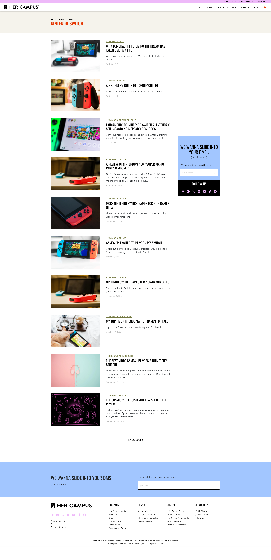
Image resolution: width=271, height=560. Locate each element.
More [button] (257, 7)
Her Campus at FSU (115, 81)
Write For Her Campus (176, 511)
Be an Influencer (174, 521)
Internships (200, 517)
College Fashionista (146, 514)
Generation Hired (145, 521)
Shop (111, 517)
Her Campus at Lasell (117, 238)
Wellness (222, 7)
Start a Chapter (174, 514)
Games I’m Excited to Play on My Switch (134, 242)
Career (245, 7)
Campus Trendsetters (176, 524)
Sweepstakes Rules (117, 528)
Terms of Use (114, 524)
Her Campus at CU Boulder (120, 356)
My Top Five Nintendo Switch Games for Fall (137, 321)
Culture (197, 7)
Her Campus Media (118, 511)
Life (234, 7)
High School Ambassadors (178, 517)
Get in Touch (201, 511)
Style (209, 7)
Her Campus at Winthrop (119, 316)
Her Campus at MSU (116, 159)
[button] (265, 7)
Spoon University (145, 511)
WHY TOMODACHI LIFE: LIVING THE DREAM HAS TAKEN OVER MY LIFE (135, 48)
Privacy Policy (115, 521)
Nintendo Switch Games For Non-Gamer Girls (137, 281)
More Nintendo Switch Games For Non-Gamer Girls (137, 205)
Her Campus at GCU (116, 198)
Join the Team (201, 514)
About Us (113, 514)
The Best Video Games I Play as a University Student (136, 362)
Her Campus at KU (115, 41)
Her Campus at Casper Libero (121, 120)
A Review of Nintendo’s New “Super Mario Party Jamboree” (135, 165)
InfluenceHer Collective (148, 517)
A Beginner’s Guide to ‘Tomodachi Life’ (132, 85)
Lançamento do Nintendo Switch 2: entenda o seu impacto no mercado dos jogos (138, 126)
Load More (135, 440)
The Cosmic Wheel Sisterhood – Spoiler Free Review (137, 401)
